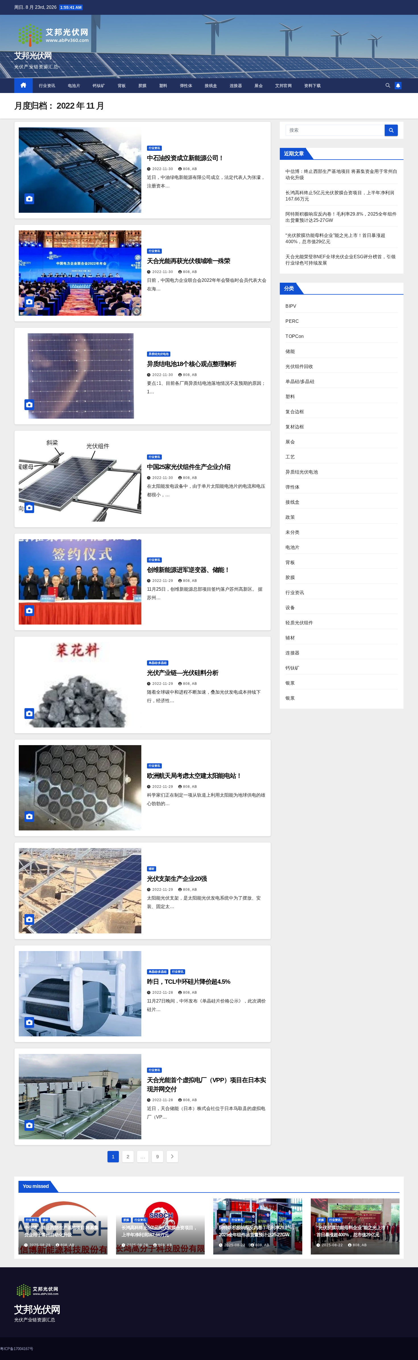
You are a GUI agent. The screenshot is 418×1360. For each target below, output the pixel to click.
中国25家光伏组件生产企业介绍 (189, 466)
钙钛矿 (99, 85)
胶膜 (142, 85)
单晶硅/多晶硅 (158, 662)
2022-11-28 (163, 993)
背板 (122, 85)
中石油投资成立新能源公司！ (185, 158)
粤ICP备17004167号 (16, 1349)
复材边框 (294, 426)
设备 (290, 607)
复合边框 (294, 411)
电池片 (74, 85)
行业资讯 (47, 85)
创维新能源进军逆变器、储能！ (188, 569)
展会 (258, 85)
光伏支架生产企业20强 (177, 878)
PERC (292, 321)
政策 (290, 517)
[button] (388, 85)
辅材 (151, 868)
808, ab (190, 169)
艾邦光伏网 (33, 55)
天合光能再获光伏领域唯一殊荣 (188, 260)
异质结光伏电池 (159, 353)
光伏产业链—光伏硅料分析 (182, 672)
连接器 (236, 85)
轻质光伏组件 (299, 622)
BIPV (290, 306)
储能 (290, 351)
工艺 (290, 456)
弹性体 (186, 85)
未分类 (292, 532)
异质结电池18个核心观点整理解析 (191, 363)
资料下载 (312, 85)
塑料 (163, 85)
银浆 (290, 683)
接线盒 (211, 85)
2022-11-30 (163, 169)
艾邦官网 (283, 85)
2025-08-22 (235, 1245)
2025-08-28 (41, 1245)
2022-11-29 (163, 581)
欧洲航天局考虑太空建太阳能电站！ (194, 775)
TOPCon (294, 336)
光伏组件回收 (299, 366)
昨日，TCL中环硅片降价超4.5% (188, 981)
